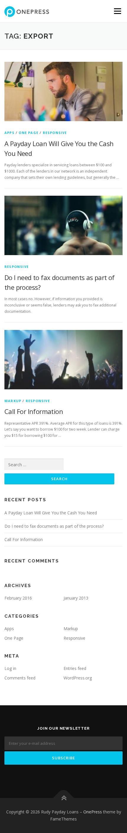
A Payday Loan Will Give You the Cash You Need (50, 513)
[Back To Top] (63, 798)
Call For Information (33, 411)
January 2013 (76, 598)
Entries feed (75, 668)
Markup (12, 401)
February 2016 (18, 598)
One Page (28, 132)
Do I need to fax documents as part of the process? (54, 526)
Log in (10, 668)
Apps (9, 132)
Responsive (55, 132)
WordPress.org (78, 678)
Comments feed (19, 678)
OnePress (92, 812)
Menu (117, 11)
